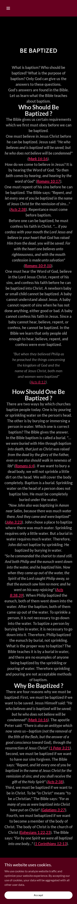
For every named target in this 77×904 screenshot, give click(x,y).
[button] (9, 8)
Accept (38, 895)
